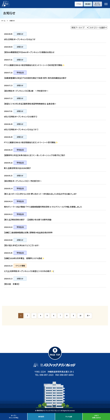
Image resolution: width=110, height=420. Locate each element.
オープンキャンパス (97, 4)
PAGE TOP (55, 354)
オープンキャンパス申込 (13, 416)
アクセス (78, 4)
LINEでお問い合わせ (96, 416)
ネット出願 (68, 416)
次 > (88, 315)
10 (80, 315)
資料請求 (88, 4)
